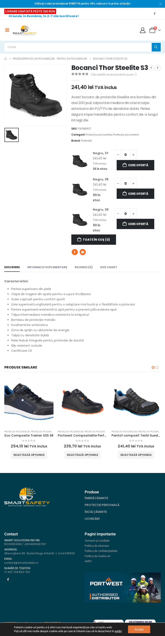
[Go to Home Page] (5, 58)
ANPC (88, 561)
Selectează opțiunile (29, 455)
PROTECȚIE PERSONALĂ (102, 505)
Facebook (74, 252)
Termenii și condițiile (97, 540)
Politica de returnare (97, 545)
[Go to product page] (28, 401)
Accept (139, 629)
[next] (158, 68)
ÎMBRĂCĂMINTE (96, 498)
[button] (153, 367)
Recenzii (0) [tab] (84, 267)
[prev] (151, 68)
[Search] (156, 47)
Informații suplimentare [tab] (47, 267)
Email (82, 252)
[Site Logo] (25, 30)
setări (118, 631)
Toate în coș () (96, 239)
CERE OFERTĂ (138, 165)
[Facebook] (154, 14)
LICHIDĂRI (92, 519)
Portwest (86, 140)
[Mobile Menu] (7, 30)
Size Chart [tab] (108, 267)
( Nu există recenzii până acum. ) (113, 75)
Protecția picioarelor (99, 134)
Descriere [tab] (12, 267)
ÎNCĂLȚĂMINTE (96, 512)
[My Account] (142, 30)
